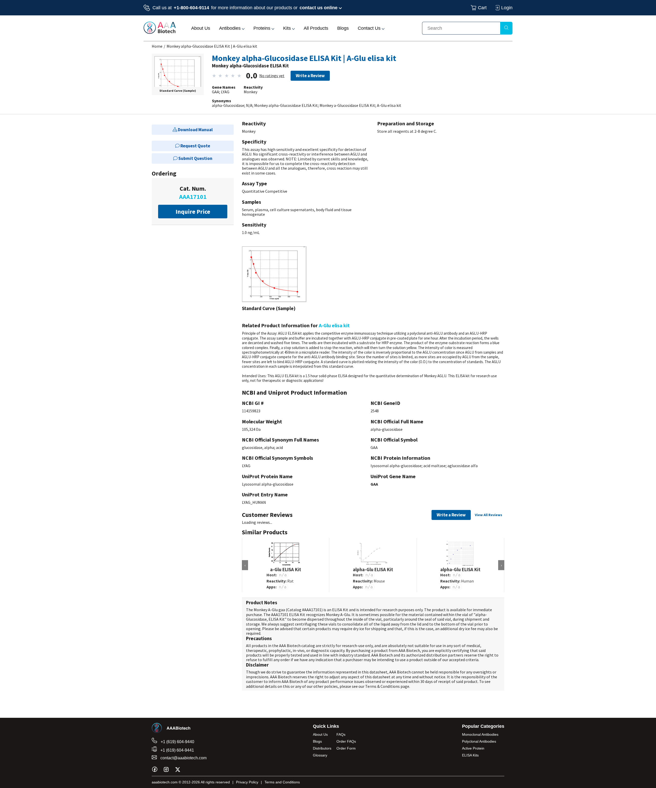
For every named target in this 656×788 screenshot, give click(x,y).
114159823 (251, 410)
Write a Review (310, 75)
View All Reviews (488, 515)
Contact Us (370, 28)
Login (506, 7)
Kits (287, 28)
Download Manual (195, 129)
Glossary (320, 755)
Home (157, 46)
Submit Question (195, 158)
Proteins (262, 28)
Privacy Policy (247, 782)
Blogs (343, 28)
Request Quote (195, 146)
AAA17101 (312, 609)
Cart (482, 7)
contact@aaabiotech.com (183, 758)
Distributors (322, 748)
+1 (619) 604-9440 (177, 742)
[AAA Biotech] (160, 32)
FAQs (340, 734)
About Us (200, 28)
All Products (316, 28)
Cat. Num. (193, 192)
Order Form (346, 748)
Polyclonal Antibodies (479, 741)
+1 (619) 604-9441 (176, 750)
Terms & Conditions (382, 686)
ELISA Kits (470, 755)
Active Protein (473, 748)
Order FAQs (346, 741)
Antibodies (230, 28)
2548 (375, 410)
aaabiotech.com (165, 782)
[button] (177, 76)
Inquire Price (193, 211)
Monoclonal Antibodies (480, 734)
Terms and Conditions (282, 782)
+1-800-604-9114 (191, 7)
